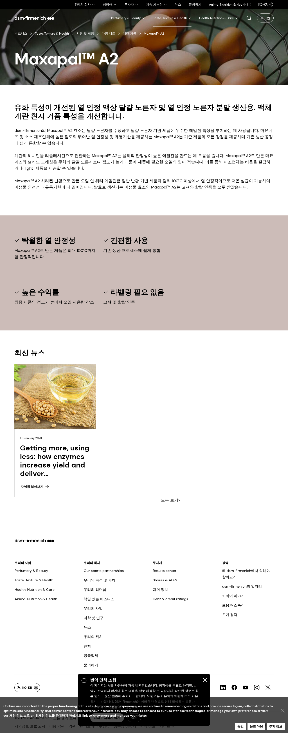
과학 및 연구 (94, 618)
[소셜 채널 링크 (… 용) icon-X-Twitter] (268, 687)
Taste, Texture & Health (52, 33)
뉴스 (87, 627)
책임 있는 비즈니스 (99, 599)
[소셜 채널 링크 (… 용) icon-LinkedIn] (223, 687)
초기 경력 (229, 614)
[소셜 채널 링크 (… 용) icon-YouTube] (245, 687)
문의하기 (91, 665)
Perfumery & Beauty (31, 570)
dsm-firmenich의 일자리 (242, 586)
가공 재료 (108, 33)
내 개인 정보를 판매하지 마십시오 (58, 715)
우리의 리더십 (95, 589)
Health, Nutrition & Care (34, 589)
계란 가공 (129, 33)
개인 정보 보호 (19, 715)
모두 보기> (170, 500)
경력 (225, 563)
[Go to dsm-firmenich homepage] (34, 18)
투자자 (157, 563)
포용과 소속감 (233, 605)
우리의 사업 (23, 563)
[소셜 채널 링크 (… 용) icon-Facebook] (234, 687)
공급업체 (91, 655)
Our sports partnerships (104, 570)
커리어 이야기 (233, 595)
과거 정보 (160, 589)
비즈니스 (21, 33)
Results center (164, 570)
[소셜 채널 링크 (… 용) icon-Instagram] (256, 687)
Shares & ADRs (165, 580)
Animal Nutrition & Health (36, 599)
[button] (248, 17)
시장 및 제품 (85, 33)
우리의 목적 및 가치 (99, 580)
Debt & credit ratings (170, 599)
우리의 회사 (92, 563)
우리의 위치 (93, 636)
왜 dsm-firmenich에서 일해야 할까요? (246, 573)
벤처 (87, 646)
